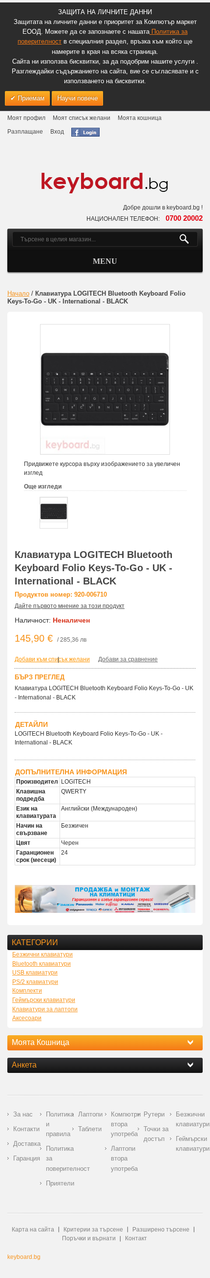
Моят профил (26, 118)
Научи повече (77, 98)
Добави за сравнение (128, 659)
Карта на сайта (33, 1229)
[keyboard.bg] (105, 175)
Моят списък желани (81, 118)
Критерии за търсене (93, 1229)
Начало (18, 293)
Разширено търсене (160, 1229)
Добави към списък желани (52, 659)
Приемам (30, 98)
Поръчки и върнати (89, 1238)
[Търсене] (188, 239)
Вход (57, 131)
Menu (105, 261)
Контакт (136, 1238)
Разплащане (25, 131)
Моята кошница (140, 118)
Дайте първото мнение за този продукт (70, 606)
